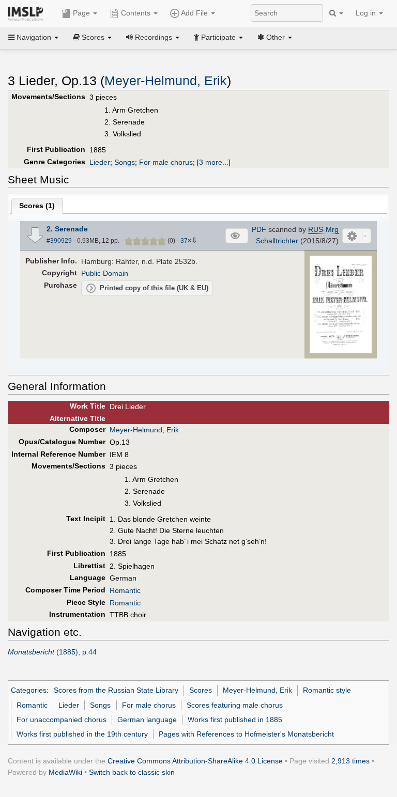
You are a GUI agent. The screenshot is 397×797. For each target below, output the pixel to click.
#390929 (59, 240)
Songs (124, 162)
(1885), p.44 (52, 652)
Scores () (37, 205)
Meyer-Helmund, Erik (165, 81)
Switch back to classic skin (132, 772)
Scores (200, 690)
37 (184, 240)
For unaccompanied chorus (61, 719)
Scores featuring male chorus (235, 705)
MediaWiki (65, 772)
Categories (29, 690)
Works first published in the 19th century (82, 734)
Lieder (99, 162)
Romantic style (327, 690)
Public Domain (104, 273)
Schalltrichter (277, 241)
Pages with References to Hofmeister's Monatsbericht (246, 734)
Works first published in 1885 (235, 719)
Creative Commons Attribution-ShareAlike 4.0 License (195, 761)
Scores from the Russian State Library (116, 690)
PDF (259, 229)
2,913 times (350, 761)
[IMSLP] (27, 13)
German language (147, 719)
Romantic (125, 590)
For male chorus (166, 162)
